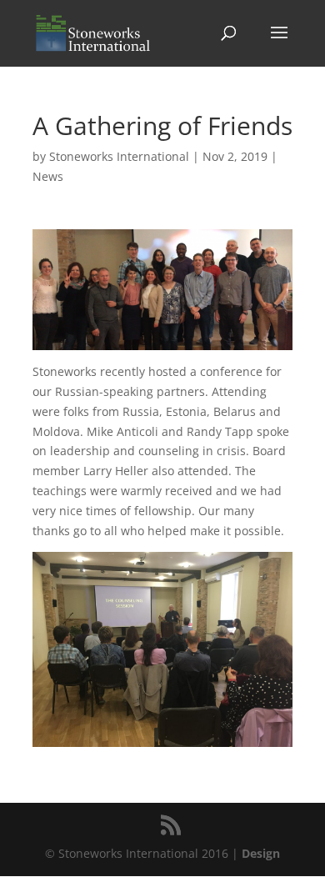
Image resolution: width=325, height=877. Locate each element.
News (47, 176)
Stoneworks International (119, 156)
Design (261, 853)
